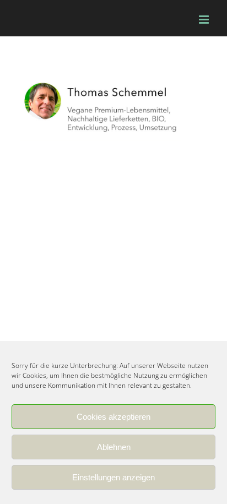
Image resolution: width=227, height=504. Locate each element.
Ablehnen (114, 447)
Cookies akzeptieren (113, 416)
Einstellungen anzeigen (113, 477)
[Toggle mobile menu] (204, 19)
